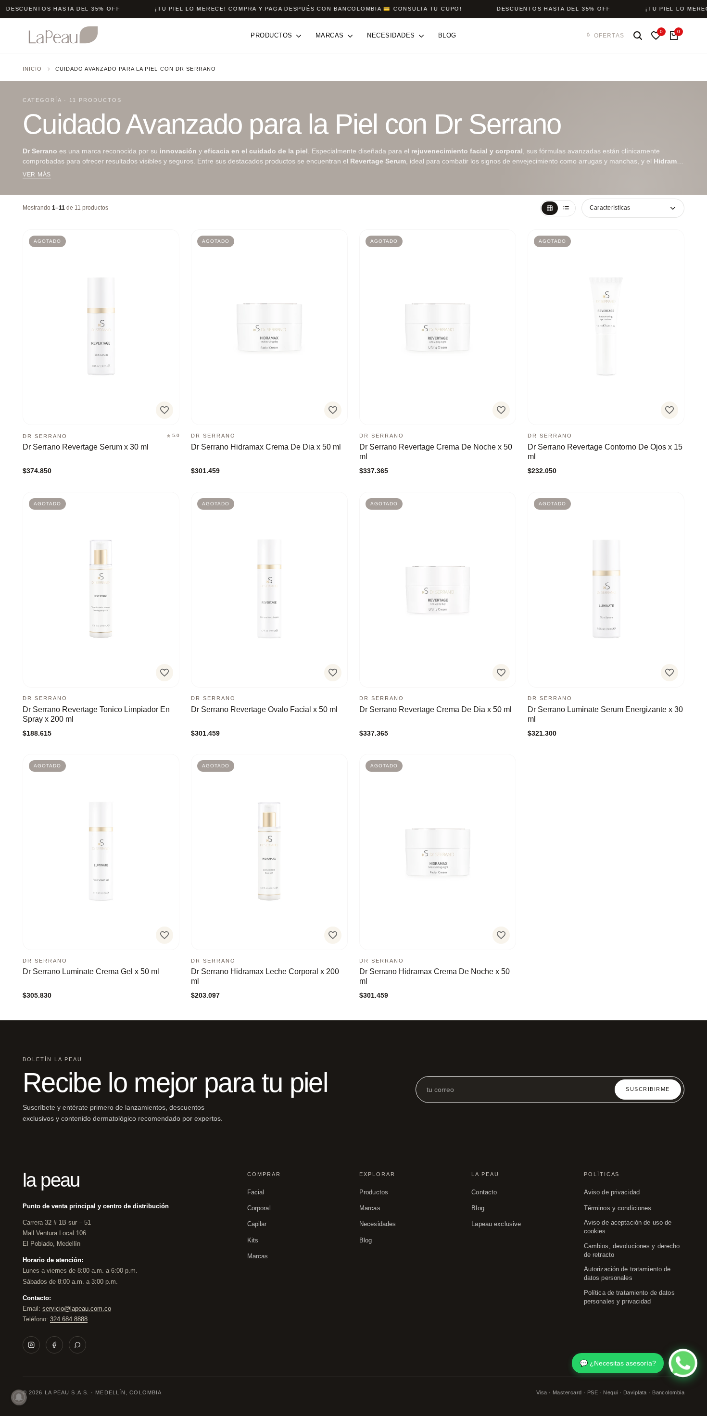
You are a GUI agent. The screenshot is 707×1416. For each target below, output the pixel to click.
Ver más (37, 174)
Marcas (257, 1256)
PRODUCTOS (373, 1192)
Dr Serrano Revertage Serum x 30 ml (86, 447)
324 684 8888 (69, 1319)
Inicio (32, 69)
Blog (477, 1208)
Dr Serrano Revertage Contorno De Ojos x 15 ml (605, 452)
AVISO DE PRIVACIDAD (612, 1192)
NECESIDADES (377, 1224)
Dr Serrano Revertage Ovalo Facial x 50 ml (264, 709)
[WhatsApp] (77, 1344)
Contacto (484, 1192)
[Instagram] (31, 1344)
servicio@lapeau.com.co (76, 1308)
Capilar (257, 1224)
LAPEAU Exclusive (496, 1224)
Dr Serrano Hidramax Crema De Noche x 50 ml (434, 976)
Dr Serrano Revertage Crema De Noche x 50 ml (435, 452)
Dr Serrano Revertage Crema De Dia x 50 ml (435, 709)
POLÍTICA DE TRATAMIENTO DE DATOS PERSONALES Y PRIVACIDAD (629, 1297)
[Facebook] (54, 1344)
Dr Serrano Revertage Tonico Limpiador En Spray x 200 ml (96, 714)
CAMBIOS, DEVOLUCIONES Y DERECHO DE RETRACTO (632, 1250)
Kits (253, 1240)
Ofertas (609, 35)
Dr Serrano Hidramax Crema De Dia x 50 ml (266, 447)
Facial (256, 1192)
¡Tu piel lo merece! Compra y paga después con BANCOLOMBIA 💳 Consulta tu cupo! (308, 9)
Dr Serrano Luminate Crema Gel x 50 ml (91, 971)
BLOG (365, 1240)
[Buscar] (637, 35)
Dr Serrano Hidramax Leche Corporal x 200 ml (265, 976)
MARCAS (369, 1208)
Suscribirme (648, 1089)
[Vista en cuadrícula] (550, 208)
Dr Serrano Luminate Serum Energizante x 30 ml (605, 714)
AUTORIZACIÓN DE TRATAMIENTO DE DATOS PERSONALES (627, 1273)
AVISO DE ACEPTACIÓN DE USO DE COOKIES (628, 1227)
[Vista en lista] (566, 208)
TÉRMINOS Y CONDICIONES (618, 1208)
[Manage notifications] (18, 1397)
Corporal (259, 1208)
